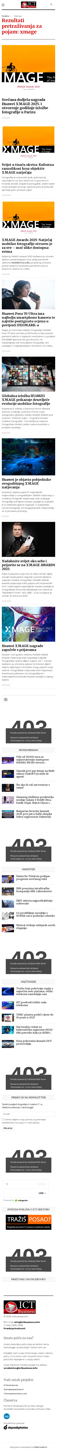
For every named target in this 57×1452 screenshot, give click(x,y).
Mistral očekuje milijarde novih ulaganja (35, 927)
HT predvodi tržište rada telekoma (31, 1004)
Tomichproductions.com (15, 1393)
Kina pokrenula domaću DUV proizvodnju (34, 1042)
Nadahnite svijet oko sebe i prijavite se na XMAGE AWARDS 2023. (28, 565)
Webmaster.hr (40, 1447)
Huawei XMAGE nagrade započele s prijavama (22, 648)
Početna (5, 16)
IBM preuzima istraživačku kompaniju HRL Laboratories (34, 890)
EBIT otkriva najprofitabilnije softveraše (34, 902)
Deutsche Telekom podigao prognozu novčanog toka (33, 877)
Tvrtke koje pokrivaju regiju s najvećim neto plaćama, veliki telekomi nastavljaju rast (34, 991)
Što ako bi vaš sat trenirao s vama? (33, 786)
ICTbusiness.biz (11, 1385)
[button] (3, 5)
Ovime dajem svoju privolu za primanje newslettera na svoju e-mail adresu (24, 1121)
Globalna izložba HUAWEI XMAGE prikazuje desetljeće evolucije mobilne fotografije (26, 400)
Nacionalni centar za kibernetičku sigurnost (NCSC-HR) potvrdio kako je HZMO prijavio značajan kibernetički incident (35, 1032)
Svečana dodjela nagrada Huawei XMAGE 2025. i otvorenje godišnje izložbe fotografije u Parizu (25, 105)
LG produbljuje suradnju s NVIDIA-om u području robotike (35, 914)
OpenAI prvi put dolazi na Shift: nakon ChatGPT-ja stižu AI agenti (35, 773)
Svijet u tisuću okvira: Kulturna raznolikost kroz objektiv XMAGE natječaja (28, 169)
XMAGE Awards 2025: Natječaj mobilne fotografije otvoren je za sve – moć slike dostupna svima (27, 245)
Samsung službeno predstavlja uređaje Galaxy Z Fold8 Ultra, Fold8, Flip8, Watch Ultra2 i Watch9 (35, 801)
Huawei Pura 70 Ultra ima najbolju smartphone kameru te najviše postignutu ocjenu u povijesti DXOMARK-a (28, 319)
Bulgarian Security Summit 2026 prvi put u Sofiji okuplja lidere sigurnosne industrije (34, 814)
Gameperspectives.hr (14, 1389)
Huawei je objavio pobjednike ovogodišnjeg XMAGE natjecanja (26, 483)
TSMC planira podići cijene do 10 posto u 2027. (34, 1016)
